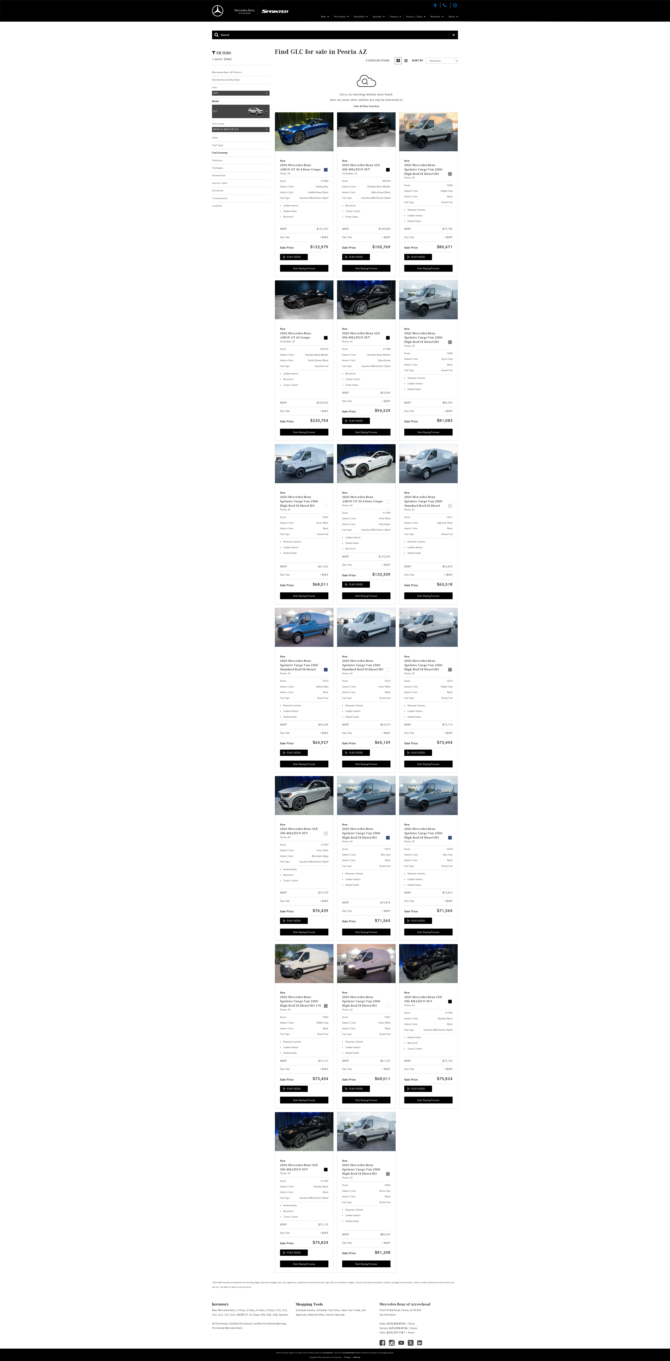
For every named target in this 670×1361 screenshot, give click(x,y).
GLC (220, 1314)
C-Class (241, 1310)
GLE (226, 1314)
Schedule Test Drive (328, 1310)
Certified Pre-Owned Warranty (269, 1323)
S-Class (260, 1310)
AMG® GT (242, 1314)
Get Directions (387, 1314)
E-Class (251, 1310)
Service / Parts (414, 16)
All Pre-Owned (220, 1323)
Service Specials (335, 1314)
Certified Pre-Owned (240, 1323)
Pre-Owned (340, 16)
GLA (214, 1314)
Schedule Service (305, 1310)
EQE (263, 1314)
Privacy (347, 1357)
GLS (232, 1314)
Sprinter (283, 1314)
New (323, 16)
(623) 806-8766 (398, 1328)
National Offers (316, 1314)
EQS (269, 1314)
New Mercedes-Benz (223, 1310)
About (452, 16)
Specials (377, 16)
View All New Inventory (366, 106)
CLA (284, 1310)
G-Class (270, 1310)
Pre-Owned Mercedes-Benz (227, 1328)
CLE (278, 1310)
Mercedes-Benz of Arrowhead (404, 1304)
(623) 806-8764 (396, 1323)
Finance (394, 16)
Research (435, 16)
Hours (411, 1323)
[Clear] (227, 59)
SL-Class (254, 1314)
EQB (275, 1314)
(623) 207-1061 (396, 1332)
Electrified (359, 16)
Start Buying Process (304, 268)
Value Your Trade (350, 1310)
